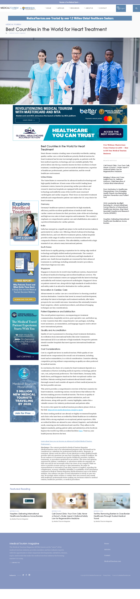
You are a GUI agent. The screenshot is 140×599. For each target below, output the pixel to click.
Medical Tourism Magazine (17, 33)
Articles (107, 549)
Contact (107, 555)
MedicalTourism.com (112, 561)
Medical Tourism (134, 39)
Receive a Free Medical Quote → (70, 2)
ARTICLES (60, 8)
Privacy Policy (106, 575)
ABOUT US (89, 8)
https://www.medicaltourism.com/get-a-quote (65, 410)
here (81, 431)
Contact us (16, 562)
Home (106, 544)
